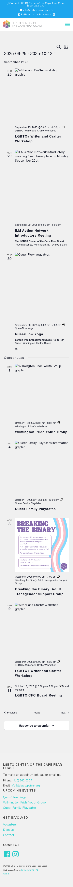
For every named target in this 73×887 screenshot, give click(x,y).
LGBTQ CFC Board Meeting (38, 695)
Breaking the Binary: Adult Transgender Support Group (39, 591)
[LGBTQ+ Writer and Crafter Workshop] (42, 95)
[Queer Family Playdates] (42, 468)
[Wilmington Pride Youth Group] (42, 391)
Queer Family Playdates (35, 508)
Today (36, 712)
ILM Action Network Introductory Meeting (33, 233)
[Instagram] (54, 14)
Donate (8, 830)
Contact (8, 835)
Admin (6, 873)
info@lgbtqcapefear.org (38, 10)
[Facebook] (7, 854)
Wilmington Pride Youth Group (41, 432)
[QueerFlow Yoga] (42, 286)
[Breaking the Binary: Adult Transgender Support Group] (42, 545)
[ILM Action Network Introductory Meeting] (42, 185)
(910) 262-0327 (22, 780)
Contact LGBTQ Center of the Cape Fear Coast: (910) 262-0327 (37, 4)
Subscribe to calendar (34, 725)
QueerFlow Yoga (29, 334)
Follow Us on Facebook (35, 14)
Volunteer (10, 824)
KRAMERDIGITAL (29, 870)
